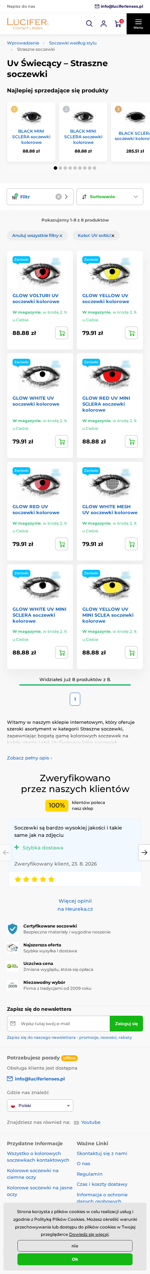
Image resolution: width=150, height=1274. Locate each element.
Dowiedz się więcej (88, 1234)
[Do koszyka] (61, 333)
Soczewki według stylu (73, 43)
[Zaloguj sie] (104, 23)
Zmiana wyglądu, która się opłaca (58, 969)
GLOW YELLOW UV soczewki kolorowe (105, 298)
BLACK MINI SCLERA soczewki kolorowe (31, 136)
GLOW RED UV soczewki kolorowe (36, 509)
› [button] (29, 758)
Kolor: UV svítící (95, 235)
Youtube (90, 1122)
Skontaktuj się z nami (102, 1153)
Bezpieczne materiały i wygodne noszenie (67, 931)
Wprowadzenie (23, 43)
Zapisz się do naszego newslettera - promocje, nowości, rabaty (69, 1037)
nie (75, 1245)
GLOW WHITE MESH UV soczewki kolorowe (109, 509)
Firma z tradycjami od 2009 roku (57, 988)
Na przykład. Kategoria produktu (60, 57)
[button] (90, 23)
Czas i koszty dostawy (102, 1184)
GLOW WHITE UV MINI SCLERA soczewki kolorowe (39, 615)
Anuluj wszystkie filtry (36, 235)
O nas (83, 1163)
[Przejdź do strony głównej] (28, 23)
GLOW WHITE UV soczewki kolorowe (36, 401)
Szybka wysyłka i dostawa (50, 950)
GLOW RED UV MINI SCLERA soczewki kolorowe (106, 404)
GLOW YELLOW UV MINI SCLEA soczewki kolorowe (108, 615)
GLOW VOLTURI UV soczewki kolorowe (36, 298)
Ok (75, 1259)
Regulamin (90, 1174)
